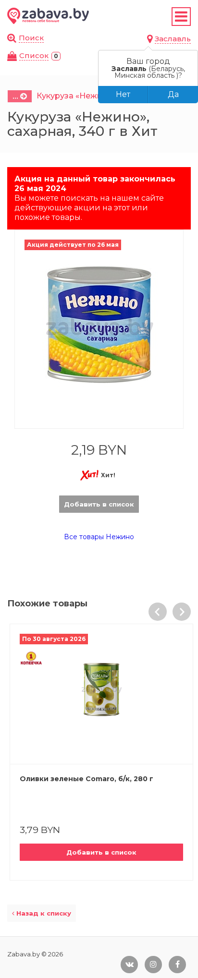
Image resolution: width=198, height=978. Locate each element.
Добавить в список (99, 504)
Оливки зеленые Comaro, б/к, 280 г (86, 778)
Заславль (173, 38)
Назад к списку (42, 913)
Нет (123, 94)
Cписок (34, 55)
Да (173, 94)
